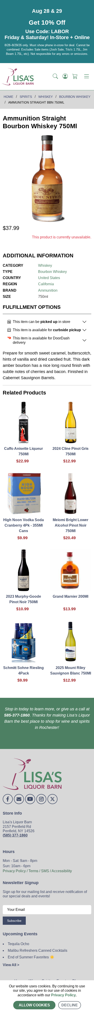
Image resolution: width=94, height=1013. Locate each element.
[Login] (65, 76)
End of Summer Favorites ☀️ (31, 957)
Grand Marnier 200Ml (70, 596)
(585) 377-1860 (15, 835)
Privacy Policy (63, 995)
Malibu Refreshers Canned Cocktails (37, 950)
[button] (55, 76)
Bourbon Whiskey (52, 272)
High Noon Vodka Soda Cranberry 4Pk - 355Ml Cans (23, 525)
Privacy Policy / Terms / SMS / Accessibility (37, 871)
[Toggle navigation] (86, 76)
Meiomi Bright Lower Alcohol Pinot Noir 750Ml (70, 525)
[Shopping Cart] (75, 76)
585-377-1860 (17, 715)
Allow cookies (34, 1005)
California (46, 284)
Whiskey (45, 265)
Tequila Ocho (18, 944)
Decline (69, 1005)
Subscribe (14, 920)
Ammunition (47, 290)
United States (49, 278)
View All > (11, 965)
